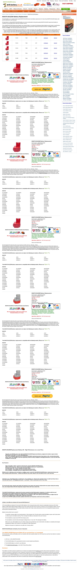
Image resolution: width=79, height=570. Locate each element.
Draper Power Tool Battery (68, 48)
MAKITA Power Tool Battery (21, 14)
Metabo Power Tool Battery (68, 66)
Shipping (52, 0)
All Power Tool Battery (67, 99)
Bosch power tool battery (33, 560)
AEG (10, 8)
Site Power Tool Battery (67, 88)
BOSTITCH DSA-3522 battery (68, 127)
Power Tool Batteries (10, 14)
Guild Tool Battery (66, 58)
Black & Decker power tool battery (20, 560)
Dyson (35, 8)
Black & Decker (18, 8)
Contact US (44, 0)
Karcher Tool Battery (67, 61)
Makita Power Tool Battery (68, 63)
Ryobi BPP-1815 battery (67, 148)
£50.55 (55, 43)
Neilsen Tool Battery (67, 70)
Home (6, 8)
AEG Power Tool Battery (67, 38)
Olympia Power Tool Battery (68, 77)
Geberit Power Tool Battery (68, 55)
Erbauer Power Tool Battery (68, 51)
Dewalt (30, 8)
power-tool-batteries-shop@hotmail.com (67, 17)
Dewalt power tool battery (54, 560)
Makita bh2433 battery (67, 141)
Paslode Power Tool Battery (68, 79)
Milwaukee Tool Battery (67, 67)
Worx (58, 8)
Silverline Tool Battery (67, 89)
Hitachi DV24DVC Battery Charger (69, 121)
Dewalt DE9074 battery (67, 109)
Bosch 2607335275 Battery (68, 105)
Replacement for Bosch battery (69, 42)
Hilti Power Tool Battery (67, 76)
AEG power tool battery (8, 560)
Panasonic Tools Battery (67, 80)
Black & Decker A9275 (67, 129)
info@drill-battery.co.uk (67, 18)
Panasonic (52, 8)
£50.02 (55, 38)
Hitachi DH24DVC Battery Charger (69, 120)
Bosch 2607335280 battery (68, 107)
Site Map (71, 0)
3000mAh (46, 58)
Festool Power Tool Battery (68, 54)
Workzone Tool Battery (67, 98)
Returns (56, 0)
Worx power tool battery (42, 561)
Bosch (25, 8)
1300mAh (46, 38)
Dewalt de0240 (65, 112)
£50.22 (55, 53)
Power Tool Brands (66, 35)
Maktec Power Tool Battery (68, 64)
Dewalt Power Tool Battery (68, 45)
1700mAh (46, 43)
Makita (46, 8)
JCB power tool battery (65, 560)
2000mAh (46, 48)
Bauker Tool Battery (66, 44)
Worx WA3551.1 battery (67, 151)
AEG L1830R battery (67, 126)
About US (39, 0)
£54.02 (55, 58)
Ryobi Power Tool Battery (68, 85)
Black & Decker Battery (67, 41)
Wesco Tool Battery (66, 95)
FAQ (48, 0)
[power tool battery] (42, 6)
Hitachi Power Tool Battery (68, 73)
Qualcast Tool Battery (67, 83)
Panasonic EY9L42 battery (68, 143)
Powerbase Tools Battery (67, 82)
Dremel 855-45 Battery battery (68, 146)
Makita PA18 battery (66, 114)
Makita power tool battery (44, 560)
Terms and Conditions (63, 0)
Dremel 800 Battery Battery (68, 144)
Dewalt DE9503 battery (67, 110)
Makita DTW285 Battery (67, 139)
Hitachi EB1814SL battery (67, 136)
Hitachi (41, 8)
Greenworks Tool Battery (67, 57)
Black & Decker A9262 (67, 131)
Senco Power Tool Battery (68, 86)
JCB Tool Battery (66, 60)
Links (75, 0)
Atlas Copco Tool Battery (67, 39)
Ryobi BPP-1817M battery (67, 149)
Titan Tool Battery (66, 92)
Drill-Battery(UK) (33, 568)
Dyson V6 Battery (66, 134)
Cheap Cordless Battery (67, 103)
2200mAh (46, 53)
